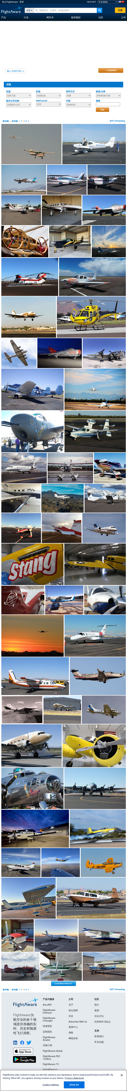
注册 (120, 10)
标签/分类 (100, 91)
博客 (71, 1032)
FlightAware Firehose (49, 1011)
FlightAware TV (51, 1064)
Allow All (74, 1085)
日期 (68, 101)
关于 (71, 1004)
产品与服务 (48, 999)
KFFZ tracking (117, 121)
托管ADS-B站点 (102, 1021)
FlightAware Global (52, 1051)
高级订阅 (47, 1045)
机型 (8, 91)
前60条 (6, 121)
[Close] (121, 1075)
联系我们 (99, 1036)
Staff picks (41, 100)
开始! (102, 110)
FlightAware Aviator (49, 1038)
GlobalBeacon (50, 1069)
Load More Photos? (63, 983)
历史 (71, 1016)
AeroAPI (47, 1004)
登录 (22, 2)
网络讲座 (73, 1038)
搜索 (98, 101)
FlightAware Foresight (49, 1019)
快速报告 (47, 1026)
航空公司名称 (12, 101)
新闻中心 (73, 1027)
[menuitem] (3, 17)
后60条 (15, 121)
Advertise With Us (78, 1021)
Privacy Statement (74, 1078)
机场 (38, 91)
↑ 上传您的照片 (111, 70)
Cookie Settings (50, 1085)
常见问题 (99, 1042)
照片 (96, 1004)
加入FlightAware (10, 2)
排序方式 (70, 91)
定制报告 (47, 1031)
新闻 (96, 1010)
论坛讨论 (99, 1016)
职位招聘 (73, 1010)
